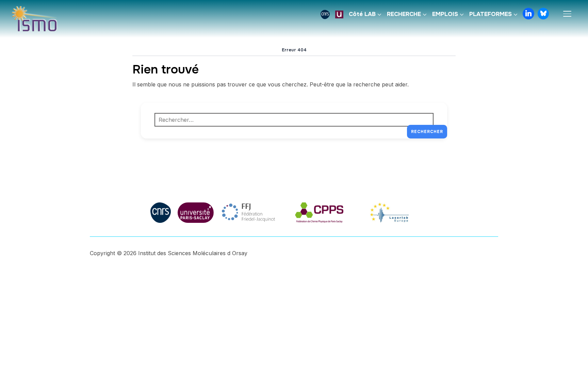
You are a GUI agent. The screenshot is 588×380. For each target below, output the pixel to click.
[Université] (339, 14)
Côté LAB (362, 14)
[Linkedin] (528, 13)
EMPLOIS (445, 14)
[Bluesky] (543, 13)
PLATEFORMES (490, 14)
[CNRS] (325, 14)
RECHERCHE (404, 14)
